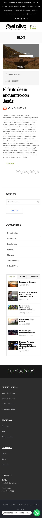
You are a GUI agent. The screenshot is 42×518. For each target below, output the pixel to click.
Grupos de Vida (19, 6)
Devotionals (11, 238)
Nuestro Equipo (29, 2)
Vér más (10, 163)
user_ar (21, 108)
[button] (36, 512)
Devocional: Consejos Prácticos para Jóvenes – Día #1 (28, 294)
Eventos (30, 6)
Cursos (34, 10)
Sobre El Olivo (12, 266)
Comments (34, 277)
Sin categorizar (13, 260)
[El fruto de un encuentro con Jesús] (21, 57)
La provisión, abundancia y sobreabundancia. (26, 308)
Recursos (26, 10)
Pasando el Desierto (27, 282)
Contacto (32, 14)
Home (5, 2)
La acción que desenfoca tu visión (27, 332)
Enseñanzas (12, 244)
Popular (12, 277)
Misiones (10, 255)
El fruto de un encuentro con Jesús (16, 95)
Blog (3, 431)
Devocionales (12, 233)
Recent (22, 277)
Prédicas (17, 10)
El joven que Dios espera (26, 320)
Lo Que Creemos (9, 404)
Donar (24, 14)
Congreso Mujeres (13, 14)
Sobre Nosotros (15, 2)
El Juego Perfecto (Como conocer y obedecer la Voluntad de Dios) (27, 345)
